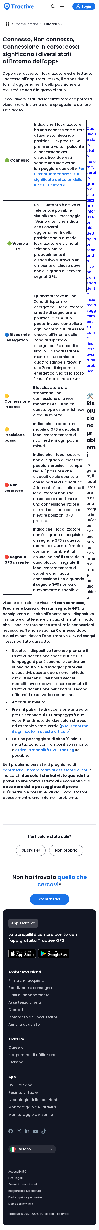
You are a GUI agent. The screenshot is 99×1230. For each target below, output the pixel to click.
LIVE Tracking (20, 1085)
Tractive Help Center (7, 24)
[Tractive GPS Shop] (19, 6)
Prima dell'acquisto (26, 980)
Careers (15, 1047)
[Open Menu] (62, 6)
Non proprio (66, 850)
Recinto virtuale (23, 1092)
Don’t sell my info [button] (20, 1204)
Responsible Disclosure (24, 1191)
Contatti (16, 1009)
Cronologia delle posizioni (32, 1099)
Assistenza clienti (24, 1002)
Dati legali (15, 1178)
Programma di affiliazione (32, 1054)
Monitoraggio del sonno (30, 1114)
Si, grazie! (31, 850)
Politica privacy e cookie (25, 1197)
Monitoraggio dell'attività (32, 1107)
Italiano (24, 1149)
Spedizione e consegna (30, 987)
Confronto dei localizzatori (33, 1017)
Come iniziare (27, 24)
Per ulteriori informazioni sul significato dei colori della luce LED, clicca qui (59, 177)
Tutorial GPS (54, 24)
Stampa (15, 1062)
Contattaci (49, 899)
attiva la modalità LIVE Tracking (44, 750)
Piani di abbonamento (29, 995)
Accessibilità (17, 1171)
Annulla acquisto (24, 1024)
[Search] (53, 6)
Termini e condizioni (22, 1184)
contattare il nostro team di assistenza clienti (45, 770)
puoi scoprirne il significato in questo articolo (50, 728)
